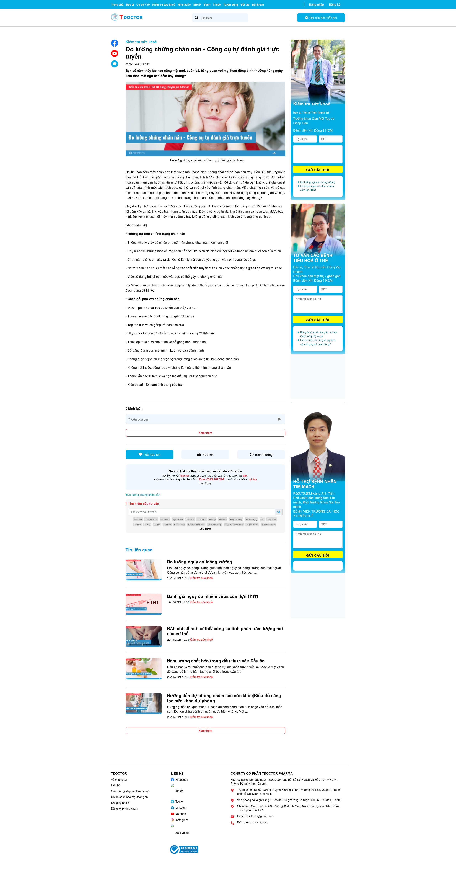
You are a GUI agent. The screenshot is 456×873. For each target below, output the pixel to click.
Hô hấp (212, 519)
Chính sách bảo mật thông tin (129, 797)
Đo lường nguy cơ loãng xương (199, 561)
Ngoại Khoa (178, 519)
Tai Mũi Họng (251, 519)
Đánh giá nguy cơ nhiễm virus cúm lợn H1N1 (212, 596)
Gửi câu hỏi (318, 170)
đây (245, 475)
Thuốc (217, 4)
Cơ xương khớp (214, 524)
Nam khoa (164, 519)
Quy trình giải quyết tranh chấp (130, 791)
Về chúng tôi (119, 779)
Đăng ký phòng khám (124, 808)
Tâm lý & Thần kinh (196, 524)
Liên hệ (115, 785)
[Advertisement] (318, 376)
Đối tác (245, 4)
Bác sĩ (130, 4)
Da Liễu (137, 524)
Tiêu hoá (222, 519)
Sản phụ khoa (151, 519)
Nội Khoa (190, 519)
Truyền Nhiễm (252, 524)
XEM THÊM (205, 529)
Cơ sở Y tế (143, 4)
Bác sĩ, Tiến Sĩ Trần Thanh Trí (311, 112)
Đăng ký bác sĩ (120, 803)
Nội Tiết (157, 524)
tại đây (253, 479)
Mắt (262, 519)
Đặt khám (258, 4)
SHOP (197, 4)
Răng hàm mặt (236, 519)
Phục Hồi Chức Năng (234, 524)
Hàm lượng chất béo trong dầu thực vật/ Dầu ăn (216, 661)
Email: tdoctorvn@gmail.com (255, 816)
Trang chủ (117, 4)
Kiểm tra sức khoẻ (163, 4)
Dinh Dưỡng (179, 524)
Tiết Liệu (167, 524)
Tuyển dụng (230, 4)
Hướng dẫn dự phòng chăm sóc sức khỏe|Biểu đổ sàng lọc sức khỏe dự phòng (224, 698)
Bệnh (207, 4)
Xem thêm (205, 433)
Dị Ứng (147, 524)
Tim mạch (201, 519)
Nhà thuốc (184, 4)
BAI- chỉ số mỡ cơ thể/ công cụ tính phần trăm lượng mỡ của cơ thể (225, 631)
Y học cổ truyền (269, 524)
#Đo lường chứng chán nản (143, 495)
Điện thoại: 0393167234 (252, 822)
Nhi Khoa (138, 519)
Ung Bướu (271, 519)
